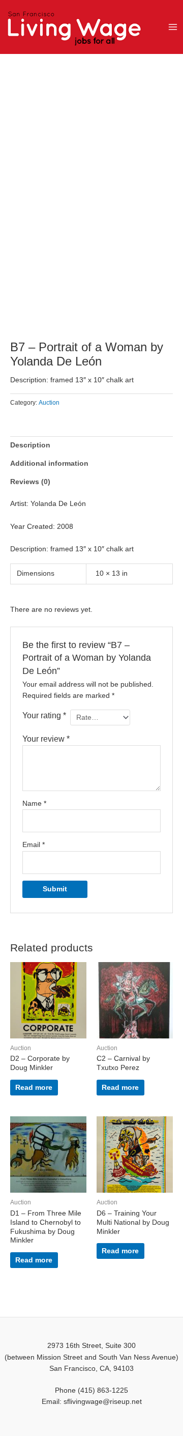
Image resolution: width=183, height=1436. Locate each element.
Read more (33, 1087)
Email (33, 845)
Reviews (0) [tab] (30, 482)
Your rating (44, 715)
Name (34, 803)
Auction (49, 402)
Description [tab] (30, 445)
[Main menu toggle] (173, 27)
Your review (46, 738)
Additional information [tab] (49, 463)
